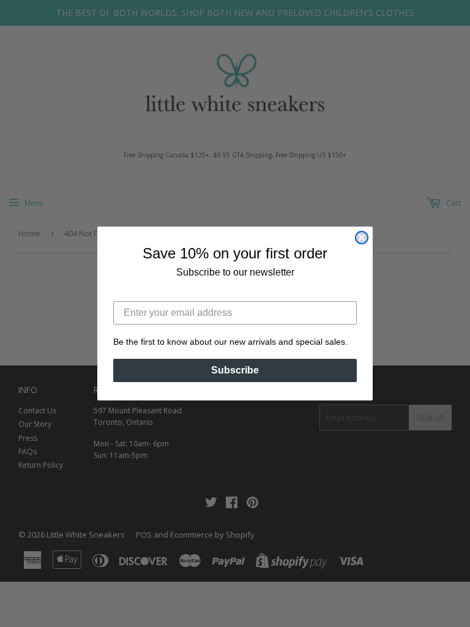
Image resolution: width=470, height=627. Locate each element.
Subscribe (235, 370)
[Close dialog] (362, 237)
